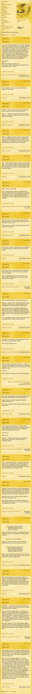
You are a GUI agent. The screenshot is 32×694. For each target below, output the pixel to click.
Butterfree (6, 39)
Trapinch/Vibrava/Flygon (12, 565)
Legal (2, 30)
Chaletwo (9, 511)
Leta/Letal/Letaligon (9, 286)
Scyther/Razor (19, 449)
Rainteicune (17, 511)
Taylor (11, 413)
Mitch (8, 206)
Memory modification (17, 74)
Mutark (13, 449)
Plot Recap (4, 12)
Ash (8, 327)
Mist (11, 352)
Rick (8, 413)
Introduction (4, 1)
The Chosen (17, 637)
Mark (8, 74)
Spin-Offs (3, 11)
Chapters (3, 6)
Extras (3, 9)
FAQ (2, 18)
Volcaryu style (22, 20)
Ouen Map (4, 17)
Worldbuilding (5, 22)
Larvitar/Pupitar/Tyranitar (19, 381)
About (3, 3)
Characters (4, 20)
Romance (25, 74)
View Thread (26, 38)
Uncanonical (15, 352)
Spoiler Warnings (6, 4)
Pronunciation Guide (7, 26)
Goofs (3, 25)
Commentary (4, 7)
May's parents (10, 235)
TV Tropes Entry (5, 28)
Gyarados (9, 637)
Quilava (11, 124)
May (11, 74)
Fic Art (3, 15)
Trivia (2, 23)
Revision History (5, 14)
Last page (13, 35)
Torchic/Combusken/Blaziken (17, 206)
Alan (6, 74)
